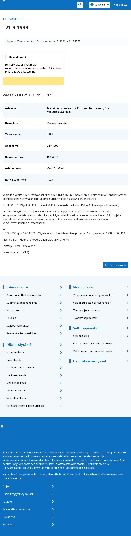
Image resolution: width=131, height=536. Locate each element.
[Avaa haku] (80, 5)
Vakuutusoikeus (16, 398)
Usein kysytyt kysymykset (18, 494)
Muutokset (13, 310)
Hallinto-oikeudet (16, 375)
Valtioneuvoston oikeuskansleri (92, 302)
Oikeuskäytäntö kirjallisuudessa (25, 406)
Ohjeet (7, 486)
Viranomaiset (83, 287)
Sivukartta (9, 517)
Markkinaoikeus (16, 383)
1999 (62, 41)
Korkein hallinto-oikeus (20, 367)
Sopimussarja (81, 336)
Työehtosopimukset (85, 318)
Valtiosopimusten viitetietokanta (92, 351)
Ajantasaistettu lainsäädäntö (23, 295)
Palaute (7, 501)
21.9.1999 (74, 41)
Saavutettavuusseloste (16, 509)
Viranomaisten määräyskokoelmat (93, 295)
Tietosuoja (9, 524)
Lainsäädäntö (17, 287)
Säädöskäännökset (17, 325)
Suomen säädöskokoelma (21, 302)
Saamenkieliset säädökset (21, 333)
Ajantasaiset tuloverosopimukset (93, 343)
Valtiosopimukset (87, 328)
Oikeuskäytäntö (26, 41)
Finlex (9, 41)
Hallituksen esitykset (89, 361)
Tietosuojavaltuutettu (86, 310)
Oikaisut (11, 318)
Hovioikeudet (15, 19)
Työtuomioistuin (16, 390)
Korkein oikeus (15, 352)
